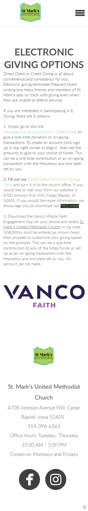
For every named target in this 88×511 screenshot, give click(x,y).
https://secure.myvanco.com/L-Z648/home (39, 132)
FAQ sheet (69, 206)
